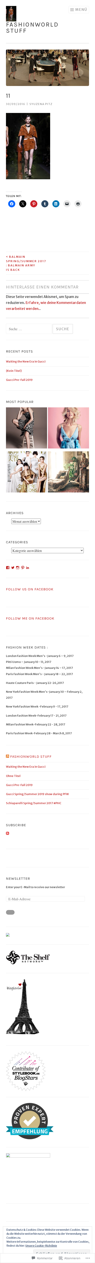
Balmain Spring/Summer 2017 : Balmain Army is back (26, 263)
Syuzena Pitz (40, 104)
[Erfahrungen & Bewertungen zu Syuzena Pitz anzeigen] (29, 1138)
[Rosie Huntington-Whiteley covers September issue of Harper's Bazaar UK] (68, 428)
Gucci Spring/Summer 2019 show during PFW (37, 794)
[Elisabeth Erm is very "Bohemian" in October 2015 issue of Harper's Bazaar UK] (68, 472)
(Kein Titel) (14, 371)
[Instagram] (17, 567)
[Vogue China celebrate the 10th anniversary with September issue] (26, 472)
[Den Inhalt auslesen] (7, 756)
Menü (81, 9)
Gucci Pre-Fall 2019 (19, 380)
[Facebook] (8, 567)
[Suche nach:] (29, 329)
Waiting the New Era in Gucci (26, 361)
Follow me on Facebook (30, 618)
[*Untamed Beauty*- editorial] (26, 428)
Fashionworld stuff (32, 27)
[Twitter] (13, 567)
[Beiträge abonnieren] (7, 834)
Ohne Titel (13, 776)
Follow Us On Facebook (29, 589)
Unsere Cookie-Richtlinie (41, 1245)
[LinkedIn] (27, 567)
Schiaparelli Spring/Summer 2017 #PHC (33, 803)
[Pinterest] (23, 567)
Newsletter (18, 878)
